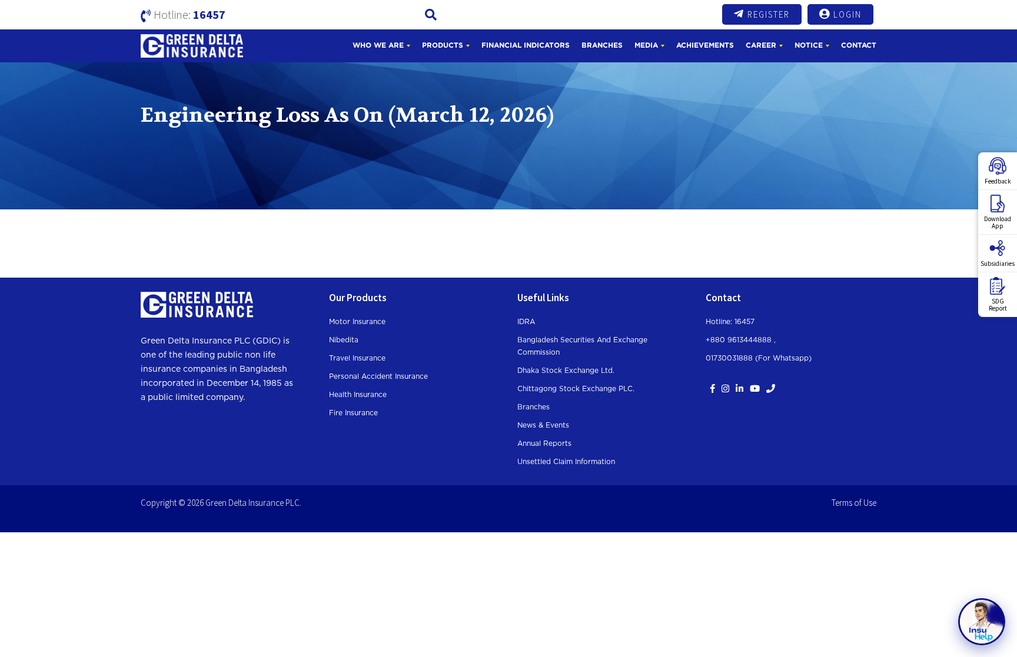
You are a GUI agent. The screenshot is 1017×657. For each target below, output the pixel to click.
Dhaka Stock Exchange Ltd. (565, 370)
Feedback (998, 181)
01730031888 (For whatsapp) (759, 358)
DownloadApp (997, 222)
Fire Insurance (353, 412)
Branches (602, 45)
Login (847, 14)
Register (768, 14)
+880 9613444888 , (741, 339)
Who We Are (378, 45)
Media (646, 45)
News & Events (543, 425)
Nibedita (343, 339)
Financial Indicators (525, 45)
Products (442, 45)
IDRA (526, 321)
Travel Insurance (357, 358)
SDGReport (998, 304)
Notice (809, 45)
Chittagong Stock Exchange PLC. (575, 388)
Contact (858, 45)
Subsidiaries (998, 263)
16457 (209, 14)
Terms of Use (854, 502)
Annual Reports (544, 443)
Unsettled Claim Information (566, 461)
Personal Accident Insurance (378, 376)
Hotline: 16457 (730, 321)
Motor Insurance (357, 321)
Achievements (705, 45)
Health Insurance (358, 394)
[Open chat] (981, 621)
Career (761, 45)
